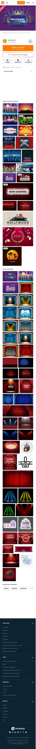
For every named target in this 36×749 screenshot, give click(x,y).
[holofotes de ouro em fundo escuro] (10, 695)
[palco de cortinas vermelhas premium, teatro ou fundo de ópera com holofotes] (10, 567)
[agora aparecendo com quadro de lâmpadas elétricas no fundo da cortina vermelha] (18, 249)
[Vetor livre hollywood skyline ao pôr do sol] (10, 119)
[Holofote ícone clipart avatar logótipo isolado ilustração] (9, 628)
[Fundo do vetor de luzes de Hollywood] (11, 177)
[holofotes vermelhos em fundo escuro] (11, 709)
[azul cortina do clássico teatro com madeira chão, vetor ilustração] (25, 392)
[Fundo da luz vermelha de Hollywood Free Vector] (10, 264)
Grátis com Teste (18, 48)
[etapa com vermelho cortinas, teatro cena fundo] (11, 516)
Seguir (30, 42)
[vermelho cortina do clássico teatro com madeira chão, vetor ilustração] (10, 379)
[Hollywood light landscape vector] (9, 225)
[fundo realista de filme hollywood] (11, 215)
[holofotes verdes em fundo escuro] (24, 694)
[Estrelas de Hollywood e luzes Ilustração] (10, 163)
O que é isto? (18, 67)
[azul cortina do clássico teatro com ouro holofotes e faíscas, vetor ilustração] (10, 392)
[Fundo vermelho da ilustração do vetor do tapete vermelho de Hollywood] (8, 204)
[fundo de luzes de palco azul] (10, 591)
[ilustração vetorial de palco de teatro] (24, 468)
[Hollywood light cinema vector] (10, 344)
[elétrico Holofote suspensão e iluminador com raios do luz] (10, 646)
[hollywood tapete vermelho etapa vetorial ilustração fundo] (24, 164)
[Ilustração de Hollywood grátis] (12, 190)
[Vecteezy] (2, 2)
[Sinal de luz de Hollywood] (10, 152)
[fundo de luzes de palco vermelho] (10, 602)
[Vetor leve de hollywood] (10, 107)
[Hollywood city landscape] (10, 141)
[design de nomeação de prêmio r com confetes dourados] (18, 305)
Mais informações (8, 70)
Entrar (28, 2)
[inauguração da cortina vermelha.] (23, 629)
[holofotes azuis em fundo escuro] (10, 679)
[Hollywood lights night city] (21, 202)
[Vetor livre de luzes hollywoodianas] (10, 130)
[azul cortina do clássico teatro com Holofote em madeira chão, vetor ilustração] (24, 379)
